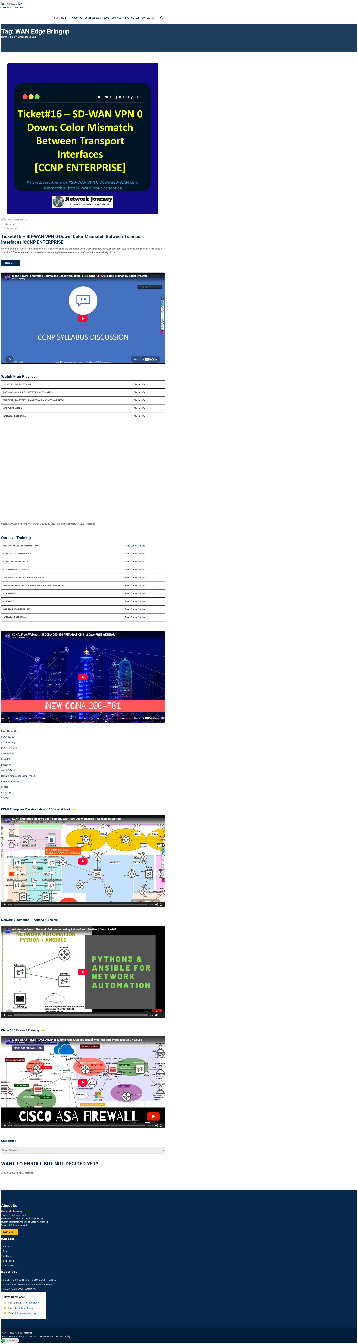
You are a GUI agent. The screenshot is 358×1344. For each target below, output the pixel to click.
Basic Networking (9, 731)
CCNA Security (8, 742)
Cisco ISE (5, 759)
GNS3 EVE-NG (8, 770)
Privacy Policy (8, 1336)
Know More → (9, 1232)
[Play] (4, 904)
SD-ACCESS (7, 792)
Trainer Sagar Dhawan (17, 220)
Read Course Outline (135, 545)
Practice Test (131, 18)
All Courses (8, 1256)
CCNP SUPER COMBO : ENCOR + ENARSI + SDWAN (28, 1284)
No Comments (10, 228)
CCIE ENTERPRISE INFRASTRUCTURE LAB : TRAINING (29, 1280)
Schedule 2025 (93, 18)
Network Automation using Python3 (18, 776)
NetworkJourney (26, 1308)
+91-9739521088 (30, 1302)
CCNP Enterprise (9, 748)
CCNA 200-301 (8, 737)
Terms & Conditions (27, 1336)
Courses (116, 18)
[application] (83, 861)
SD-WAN (5, 798)
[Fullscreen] (161, 904)
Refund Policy (46, 1336)
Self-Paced (8, 1261)
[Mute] (156, 904)
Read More (10, 263)
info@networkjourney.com (28, 1313)
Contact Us (148, 18)
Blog (106, 18)
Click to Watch (141, 384)
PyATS (4, 787)
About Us (77, 18)
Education (6, 764)
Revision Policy (63, 1336)
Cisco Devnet (7, 753)
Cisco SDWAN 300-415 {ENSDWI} (19, 1289)
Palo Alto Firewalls (10, 781)
